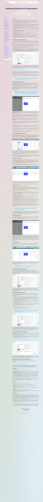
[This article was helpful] (24, 410)
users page (25, 337)
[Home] (7, 2)
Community (25, 2)
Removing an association (6, 31)
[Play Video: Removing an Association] (26, 227)
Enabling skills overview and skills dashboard (7, 38)
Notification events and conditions (6, 55)
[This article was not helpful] (26, 410)
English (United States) (35, 2)
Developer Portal (18, 2)
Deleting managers (6, 32)
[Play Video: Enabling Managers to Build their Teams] (26, 144)
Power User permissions (6, 52)
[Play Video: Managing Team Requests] (26, 174)
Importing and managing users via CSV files (6, 50)
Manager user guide (28, 156)
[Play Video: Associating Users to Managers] (26, 103)
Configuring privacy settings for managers (6, 34)
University (22, 2)
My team (26, 336)
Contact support (8, 59)
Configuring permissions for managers (7, 36)
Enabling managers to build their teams (7, 28)
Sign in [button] (38, 0)
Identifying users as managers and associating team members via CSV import (6, 26)
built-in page (28, 151)
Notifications (5, 41)
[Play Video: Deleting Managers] (26, 254)
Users (10, 4)
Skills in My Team (6, 53)
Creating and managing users (6, 48)
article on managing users (24, 44)
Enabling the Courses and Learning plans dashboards (7, 39)
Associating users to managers (6, 23)
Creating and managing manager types (6, 21)
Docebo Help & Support (7, 4)
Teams (12, 4)
